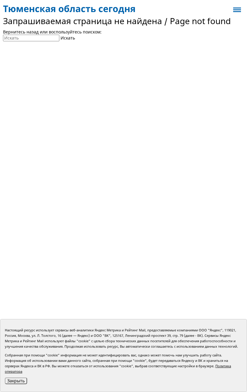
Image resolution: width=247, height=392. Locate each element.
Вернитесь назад (21, 32)
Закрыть (16, 381)
